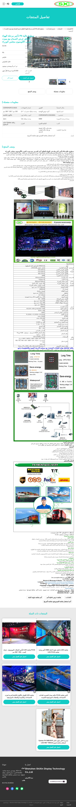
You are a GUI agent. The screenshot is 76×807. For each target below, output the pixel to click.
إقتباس (17, 4)
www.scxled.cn (69, 588)
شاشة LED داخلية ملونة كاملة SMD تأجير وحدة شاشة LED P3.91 (53, 651)
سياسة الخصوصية (69, 803)
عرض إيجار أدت (50, 29)
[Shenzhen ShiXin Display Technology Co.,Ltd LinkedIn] (7, 789)
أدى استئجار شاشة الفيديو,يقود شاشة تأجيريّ (57, 601)
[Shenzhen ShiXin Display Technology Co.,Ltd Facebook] (12, 789)
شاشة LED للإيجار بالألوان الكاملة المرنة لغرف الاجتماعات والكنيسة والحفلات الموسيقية (19, 696)
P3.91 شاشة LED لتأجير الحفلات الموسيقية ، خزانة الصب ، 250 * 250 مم (19, 651)
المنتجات (60, 29)
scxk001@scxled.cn (56, 781)
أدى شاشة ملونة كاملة (35, 597)
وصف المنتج (32, 91)
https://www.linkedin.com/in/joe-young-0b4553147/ (56, 582)
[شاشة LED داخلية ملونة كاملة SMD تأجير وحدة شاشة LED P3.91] (53, 633)
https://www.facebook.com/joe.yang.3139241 (61, 583)
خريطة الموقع (61, 803)
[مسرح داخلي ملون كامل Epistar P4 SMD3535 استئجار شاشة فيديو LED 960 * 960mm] (53, 724)
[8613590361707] (22, 789)
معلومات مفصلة (59, 91)
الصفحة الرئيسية (70, 29)
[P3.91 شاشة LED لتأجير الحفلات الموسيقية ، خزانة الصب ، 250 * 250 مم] (19, 633)
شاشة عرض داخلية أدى (54, 597)
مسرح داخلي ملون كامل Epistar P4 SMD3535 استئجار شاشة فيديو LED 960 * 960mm (53, 742)
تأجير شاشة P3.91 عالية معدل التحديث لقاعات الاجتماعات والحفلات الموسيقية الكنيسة (53, 696)
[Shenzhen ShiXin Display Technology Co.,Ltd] (63, 4)
